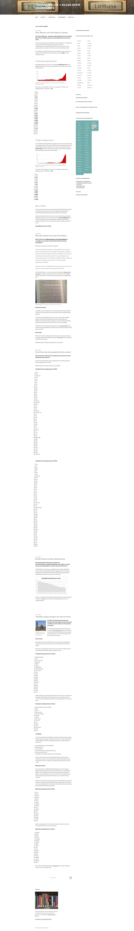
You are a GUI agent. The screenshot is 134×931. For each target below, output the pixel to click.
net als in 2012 (63, 325)
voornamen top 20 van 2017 (94, 127)
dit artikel (60, 337)
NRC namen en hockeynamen (83, 181)
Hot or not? (79, 184)
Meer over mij (51, 914)
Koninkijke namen (81, 186)
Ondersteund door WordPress (41, 927)
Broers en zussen (81, 187)
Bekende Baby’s (62, 17)
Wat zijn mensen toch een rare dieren (51, 236)
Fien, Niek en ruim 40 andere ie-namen (51, 33)
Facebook (37, 919)
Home (36, 17)
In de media (42, 919)
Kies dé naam (52, 17)
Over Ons (43, 17)
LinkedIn (46, 919)
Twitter (50, 919)
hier (44, 598)
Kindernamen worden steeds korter (50, 559)
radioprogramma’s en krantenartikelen (56, 239)
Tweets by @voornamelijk (81, 97)
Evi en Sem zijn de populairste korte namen (53, 352)
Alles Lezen (71, 17)
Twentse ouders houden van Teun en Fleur (53, 617)
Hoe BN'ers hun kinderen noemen (84, 182)
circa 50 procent (57, 630)
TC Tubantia (55, 865)
